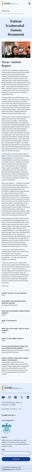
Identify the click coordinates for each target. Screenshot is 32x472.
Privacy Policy (13, 409)
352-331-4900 (16, 469)
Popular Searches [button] (8, 415)
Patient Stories (6, 11)
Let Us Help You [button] (7, 420)
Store (19, 409)
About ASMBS (5, 409)
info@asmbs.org (6, 469)
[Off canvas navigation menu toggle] (29, 3)
